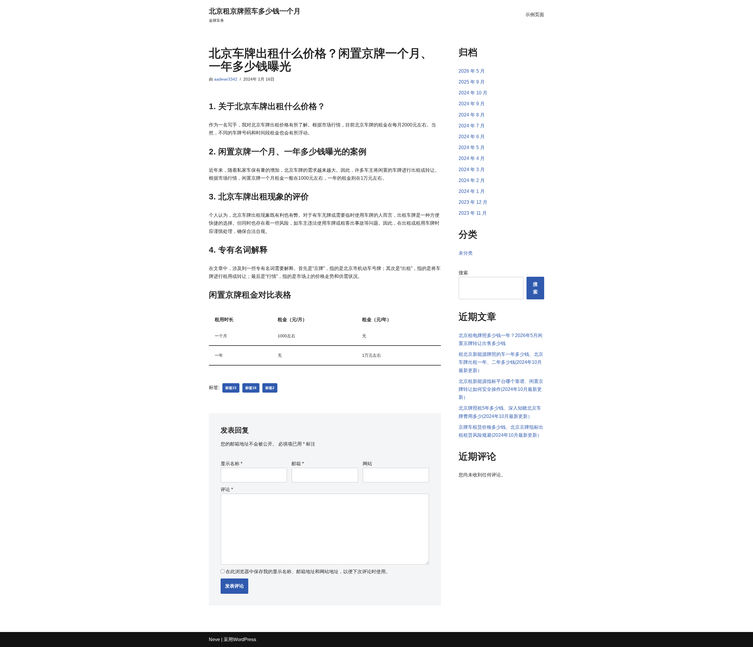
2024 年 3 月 (472, 169)
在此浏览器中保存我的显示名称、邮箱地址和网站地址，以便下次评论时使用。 (308, 571)
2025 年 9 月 (472, 81)
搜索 (463, 272)
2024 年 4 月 (472, 158)
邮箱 (297, 463)
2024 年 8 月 (472, 114)
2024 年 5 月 (472, 147)
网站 (367, 463)
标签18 (250, 388)
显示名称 (231, 463)
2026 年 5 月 (472, 71)
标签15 (230, 388)
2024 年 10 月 (473, 92)
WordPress (244, 639)
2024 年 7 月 (472, 125)
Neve (214, 639)
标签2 (269, 388)
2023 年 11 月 (473, 213)
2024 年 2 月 (472, 180)
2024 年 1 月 (472, 191)
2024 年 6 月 (472, 136)
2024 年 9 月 (472, 103)
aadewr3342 (225, 79)
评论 (227, 489)
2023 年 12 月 (473, 202)
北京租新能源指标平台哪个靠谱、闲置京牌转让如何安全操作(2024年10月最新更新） (501, 389)
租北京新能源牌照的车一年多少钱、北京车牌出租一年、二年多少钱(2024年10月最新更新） (501, 362)
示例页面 (534, 14)
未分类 (466, 253)
